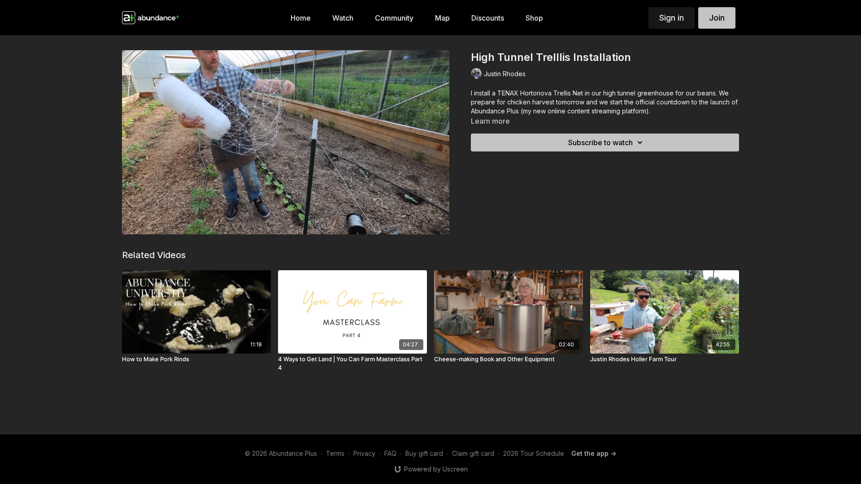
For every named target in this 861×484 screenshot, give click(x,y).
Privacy (364, 453)
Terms (335, 453)
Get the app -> (593, 453)
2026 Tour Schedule (533, 453)
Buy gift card (424, 453)
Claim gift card (473, 453)
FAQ (390, 453)
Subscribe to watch (600, 142)
